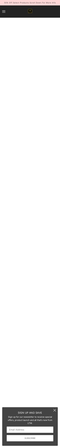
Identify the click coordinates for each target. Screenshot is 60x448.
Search (30, 368)
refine (51, 105)
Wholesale (30, 377)
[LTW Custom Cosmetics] (30, 12)
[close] (54, 410)
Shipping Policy (30, 390)
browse (9, 105)
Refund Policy (30, 381)
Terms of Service (30, 385)
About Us (30, 373)
